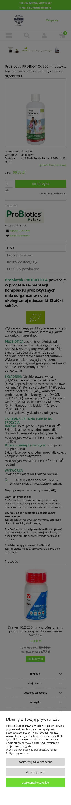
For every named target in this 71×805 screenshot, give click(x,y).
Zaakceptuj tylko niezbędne (35, 762)
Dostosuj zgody (35, 772)
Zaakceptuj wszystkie (35, 782)
